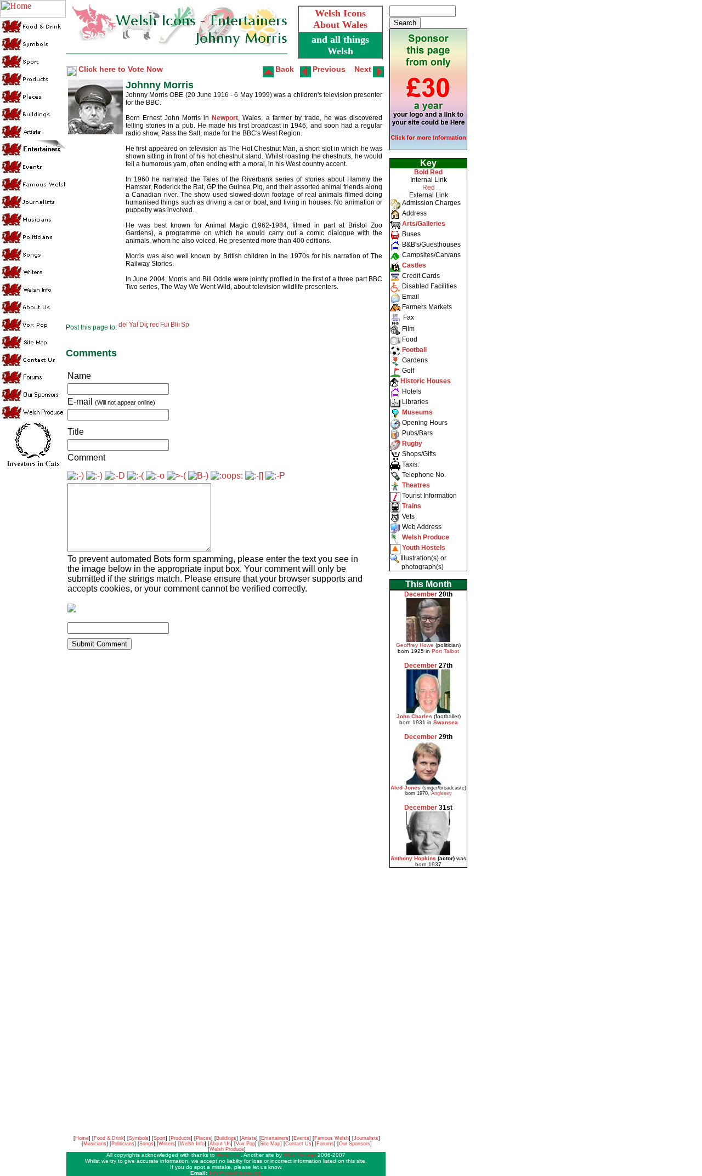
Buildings (226, 1138)
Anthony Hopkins (413, 858)
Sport (160, 1138)
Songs (146, 1143)
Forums (325, 1143)
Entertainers (274, 1138)
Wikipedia (229, 1155)
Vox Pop (245, 1143)
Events (301, 1138)
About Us (220, 1143)
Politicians (122, 1143)
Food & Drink (109, 1138)
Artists (248, 1138)
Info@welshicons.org (235, 1173)
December (420, 594)
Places (203, 1138)
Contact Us (298, 1143)
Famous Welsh (331, 1138)
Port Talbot (445, 651)
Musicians (94, 1143)
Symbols (139, 1138)
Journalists (366, 1138)
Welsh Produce (227, 1149)
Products (181, 1138)
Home (82, 1138)
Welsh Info (192, 1143)
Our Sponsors (354, 1143)
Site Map (270, 1143)
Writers (166, 1143)
